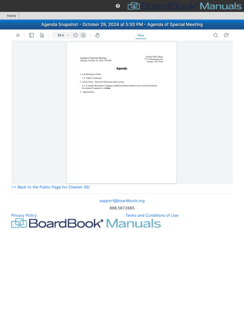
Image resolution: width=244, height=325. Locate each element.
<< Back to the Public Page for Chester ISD (50, 187)
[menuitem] (118, 6)
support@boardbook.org (122, 200)
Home (11, 16)
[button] (118, 6)
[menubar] (122, 6)
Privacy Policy (24, 215)
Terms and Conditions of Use (152, 215)
